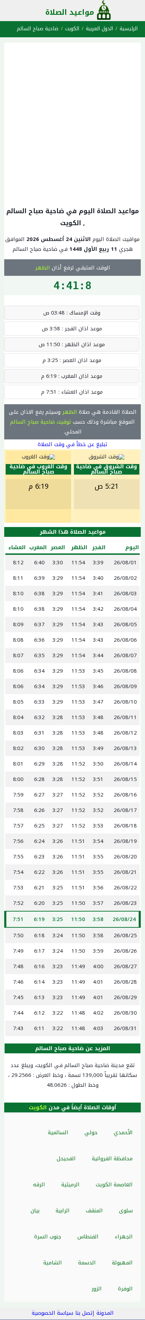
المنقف (94, 1211)
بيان (35, 1211)
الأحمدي (123, 1132)
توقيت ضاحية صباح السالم (40, 422)
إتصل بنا (84, 1313)
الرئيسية (129, 28)
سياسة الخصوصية (52, 1313)
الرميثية (70, 1184)
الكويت (72, 28)
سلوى (126, 1211)
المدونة (105, 1313)
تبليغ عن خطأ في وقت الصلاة (72, 444)
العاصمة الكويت (114, 1184)
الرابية (63, 1211)
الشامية (52, 1263)
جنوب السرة (47, 1237)
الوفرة (125, 1289)
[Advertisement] (72, 123)
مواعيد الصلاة (69, 12)
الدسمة (87, 1263)
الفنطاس (88, 1237)
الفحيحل (66, 1158)
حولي (90, 1132)
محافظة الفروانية (112, 1158)
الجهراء (124, 1237)
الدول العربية (99, 28)
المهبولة (122, 1263)
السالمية (58, 1132)
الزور (97, 1289)
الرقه (39, 1184)
